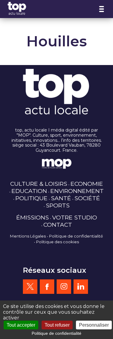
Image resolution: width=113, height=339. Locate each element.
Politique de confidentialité (76, 236)
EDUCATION (29, 190)
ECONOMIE (87, 183)
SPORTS (58, 205)
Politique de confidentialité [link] (56, 333)
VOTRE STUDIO (74, 217)
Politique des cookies (57, 241)
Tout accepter (21, 325)
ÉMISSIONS (32, 217)
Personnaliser (94, 325)
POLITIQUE (31, 198)
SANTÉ (61, 198)
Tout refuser (57, 325)
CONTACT (57, 224)
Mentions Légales (28, 236)
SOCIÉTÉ (87, 198)
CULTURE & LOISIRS (38, 183)
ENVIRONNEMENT (77, 190)
